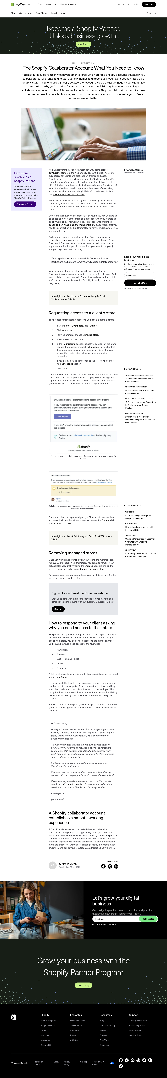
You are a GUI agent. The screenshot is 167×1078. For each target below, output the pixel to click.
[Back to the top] (13, 1017)
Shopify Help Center (138, 1020)
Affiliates (74, 1040)
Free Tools (104, 1040)
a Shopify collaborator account (69, 194)
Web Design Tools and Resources (139, 375)
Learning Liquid (131, 524)
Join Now (149, 4)
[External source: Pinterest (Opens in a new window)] (121, 1066)
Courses (103, 1035)
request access (57, 240)
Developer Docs (77, 1020)
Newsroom (45, 1040)
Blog (13, 13)
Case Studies (41, 13)
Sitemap (83, 1062)
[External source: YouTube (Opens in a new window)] (132, 1060)
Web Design (129, 512)
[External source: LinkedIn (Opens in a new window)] (116, 866)
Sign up (58, 609)
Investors (45, 1035)
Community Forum (137, 1025)
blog (74, 63)
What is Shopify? (48, 1020)
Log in (135, 4)
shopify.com (123, 4)
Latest (54, 13)
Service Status (135, 1035)
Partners (74, 1035)
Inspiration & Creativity (135, 413)
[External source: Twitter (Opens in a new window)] (110, 866)
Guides (103, 1030)
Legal (56, 1062)
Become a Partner (25, 204)
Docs (40, 4)
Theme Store (76, 1025)
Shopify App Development (136, 387)
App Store (74, 1030)
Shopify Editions (48, 1025)
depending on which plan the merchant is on (71, 225)
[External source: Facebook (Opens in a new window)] (103, 866)
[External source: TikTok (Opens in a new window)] (144, 1060)
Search (150, 13)
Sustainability (46, 1045)
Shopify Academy (68, 4)
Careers (44, 1030)
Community (51, 4)
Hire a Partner (135, 1030)
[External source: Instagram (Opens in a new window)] (138, 1060)
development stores (59, 173)
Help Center (61, 677)
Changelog (104, 1045)
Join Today (83, 44)
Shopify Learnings (87, 63)
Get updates (140, 283)
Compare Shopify (107, 1025)
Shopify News (25, 13)
